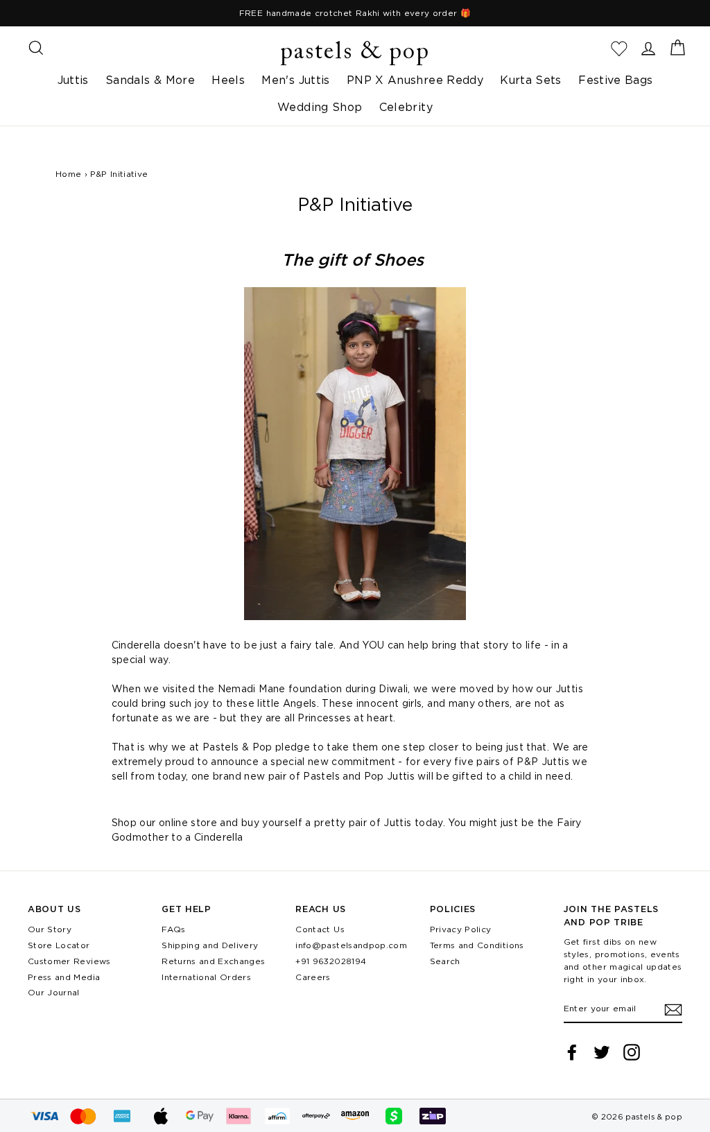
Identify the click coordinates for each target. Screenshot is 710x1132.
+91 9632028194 (330, 961)
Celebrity (406, 107)
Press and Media (64, 976)
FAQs (173, 929)
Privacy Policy (461, 929)
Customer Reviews (69, 961)
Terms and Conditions (477, 945)
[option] (355, 13)
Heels (228, 80)
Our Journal (54, 992)
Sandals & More (150, 80)
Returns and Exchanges (213, 961)
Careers (312, 976)
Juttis (73, 80)
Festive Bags (615, 80)
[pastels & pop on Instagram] (631, 1052)
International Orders (206, 976)
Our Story (49, 929)
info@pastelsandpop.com (351, 945)
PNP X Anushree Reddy (415, 80)
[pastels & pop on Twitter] (602, 1052)
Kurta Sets (531, 80)
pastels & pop (355, 53)
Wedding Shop (319, 107)
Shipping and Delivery (210, 945)
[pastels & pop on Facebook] (572, 1052)
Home (68, 173)
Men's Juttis (295, 80)
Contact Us (320, 929)
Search (445, 961)
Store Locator (59, 945)
